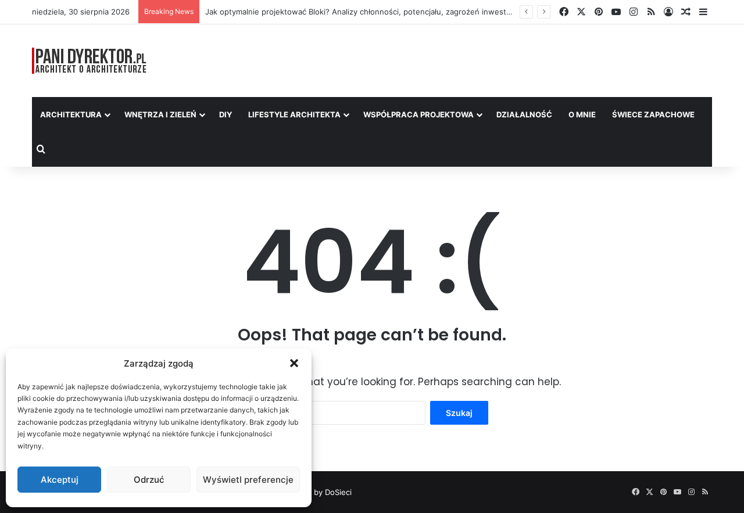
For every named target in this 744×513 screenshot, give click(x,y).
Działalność (524, 114)
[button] (294, 363)
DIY (225, 114)
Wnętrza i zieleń (160, 114)
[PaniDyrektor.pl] (89, 61)
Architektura (71, 114)
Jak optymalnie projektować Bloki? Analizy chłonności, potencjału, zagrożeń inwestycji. (362, 11)
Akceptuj (59, 479)
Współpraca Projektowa (418, 114)
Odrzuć (149, 479)
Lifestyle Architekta (294, 114)
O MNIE (582, 114)
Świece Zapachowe (653, 114)
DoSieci (338, 492)
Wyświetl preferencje (248, 479)
